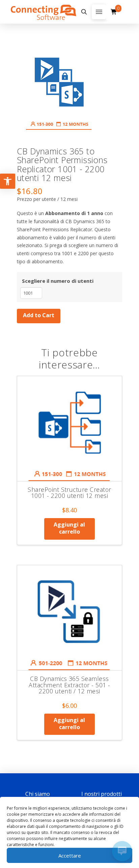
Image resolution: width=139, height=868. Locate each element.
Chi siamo (37, 794)
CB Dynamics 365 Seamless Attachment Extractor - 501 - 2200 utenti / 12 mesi (69, 685)
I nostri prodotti (101, 794)
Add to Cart (38, 315)
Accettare (69, 855)
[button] (84, 12)
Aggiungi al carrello (69, 528)
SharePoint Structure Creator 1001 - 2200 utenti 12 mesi (69, 492)
